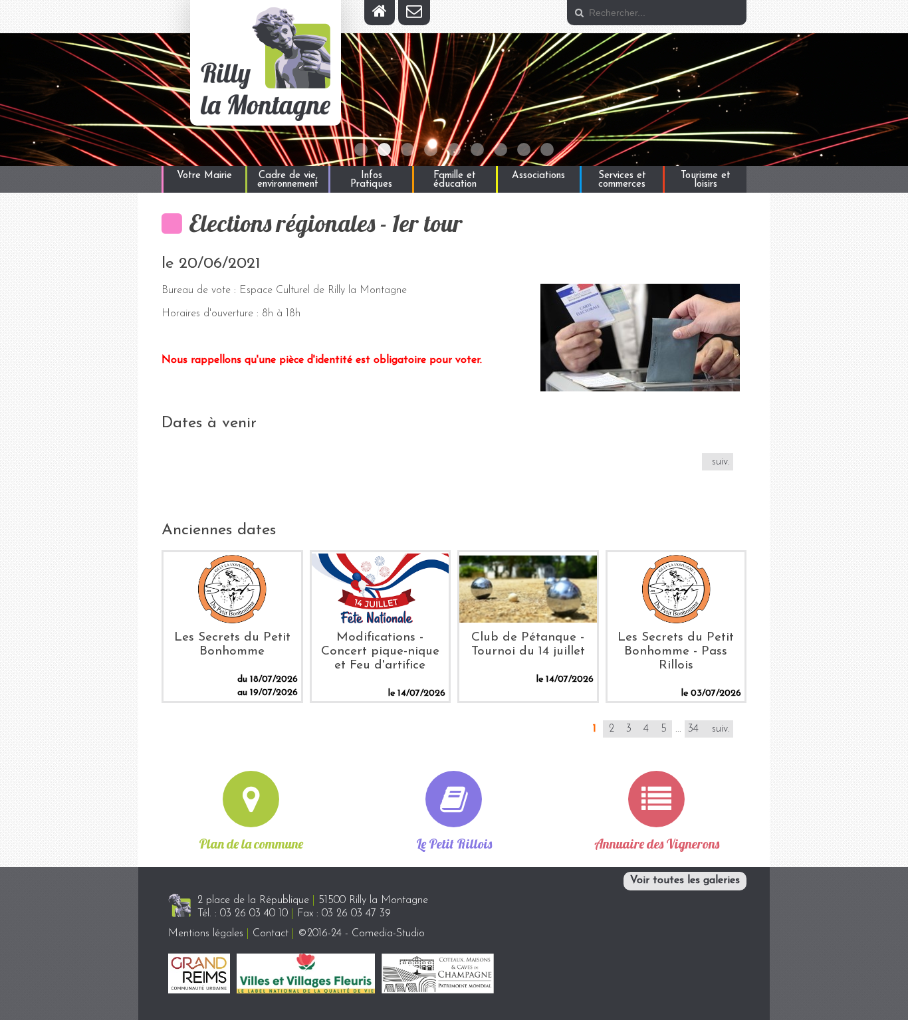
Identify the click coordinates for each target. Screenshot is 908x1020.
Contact (270, 933)
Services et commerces (622, 180)
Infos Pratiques (371, 180)
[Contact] (414, 12)
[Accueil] (379, 12)
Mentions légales (205, 933)
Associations (538, 176)
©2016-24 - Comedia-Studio (361, 933)
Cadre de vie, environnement (287, 180)
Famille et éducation (455, 180)
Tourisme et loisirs (706, 180)
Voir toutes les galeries (685, 880)
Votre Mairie (204, 176)
